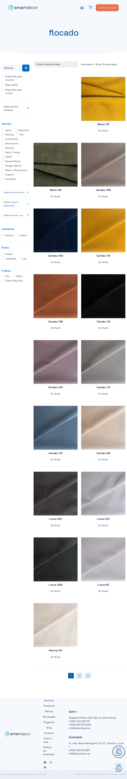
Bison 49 (55, 190)
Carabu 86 (103, 453)
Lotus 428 (55, 584)
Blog (48, 727)
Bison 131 (103, 124)
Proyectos (49, 722)
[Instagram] (50, 762)
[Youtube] (44, 767)
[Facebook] (44, 762)
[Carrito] (92, 7)
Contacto (49, 733)
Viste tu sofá (47, 740)
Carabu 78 (55, 453)
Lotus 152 (55, 518)
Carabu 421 (55, 387)
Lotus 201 (103, 518)
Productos (49, 705)
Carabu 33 (103, 321)
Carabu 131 (103, 255)
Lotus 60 (103, 584)
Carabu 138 (55, 321)
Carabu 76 (103, 387)
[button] (82, 7)
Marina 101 (55, 650)
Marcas (49, 711)
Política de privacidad (48, 751)
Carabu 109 (55, 255)
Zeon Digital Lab (31, 774)
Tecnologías (49, 716)
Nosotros (49, 700)
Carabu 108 (103, 190)
